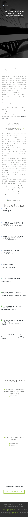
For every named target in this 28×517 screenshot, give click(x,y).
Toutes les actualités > (14, 355)
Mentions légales (23, 510)
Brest (22, 116)
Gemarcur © (4, 510)
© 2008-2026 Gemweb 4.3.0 (8, 509)
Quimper (5, 118)
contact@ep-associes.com (14, 486)
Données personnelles (12, 510)
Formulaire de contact (14, 492)
